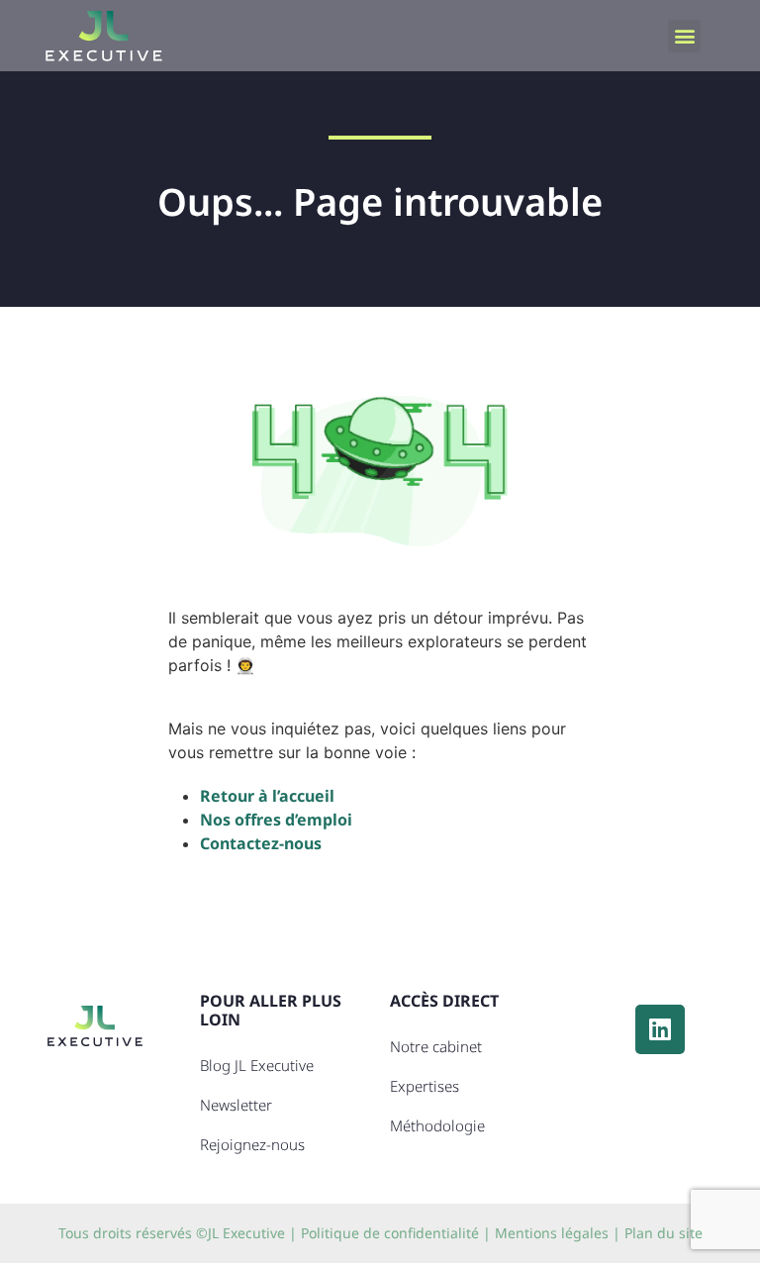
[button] (684, 36)
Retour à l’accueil (267, 796)
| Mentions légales (546, 1232)
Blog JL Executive (257, 1065)
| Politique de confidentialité (384, 1232)
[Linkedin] (660, 1029)
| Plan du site (658, 1232)
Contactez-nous (261, 843)
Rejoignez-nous (252, 1144)
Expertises (424, 1086)
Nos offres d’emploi (276, 819)
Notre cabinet (436, 1046)
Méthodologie (437, 1125)
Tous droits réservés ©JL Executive (171, 1232)
